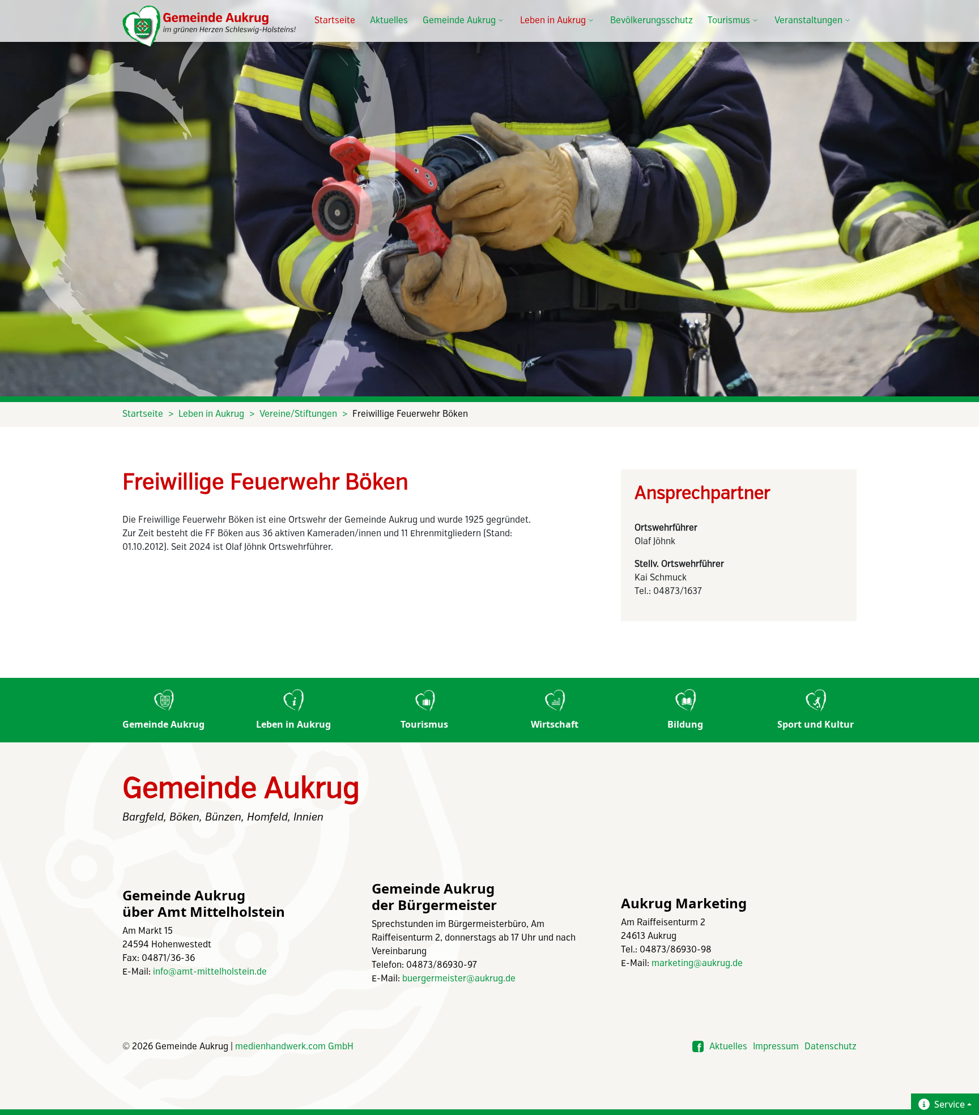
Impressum (776, 1047)
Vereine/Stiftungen (298, 414)
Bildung (685, 724)
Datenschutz (831, 1047)
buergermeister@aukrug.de (459, 979)
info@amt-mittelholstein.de (210, 972)
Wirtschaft (554, 724)
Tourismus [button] (729, 20)
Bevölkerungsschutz (651, 20)
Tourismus (424, 724)
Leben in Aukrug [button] (553, 20)
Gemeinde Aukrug (163, 724)
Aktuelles (389, 20)
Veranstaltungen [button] (808, 20)
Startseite (334, 20)
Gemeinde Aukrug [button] (459, 20)
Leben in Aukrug (211, 414)
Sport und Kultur (815, 724)
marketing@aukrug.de (697, 963)
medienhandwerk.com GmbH (294, 1047)
